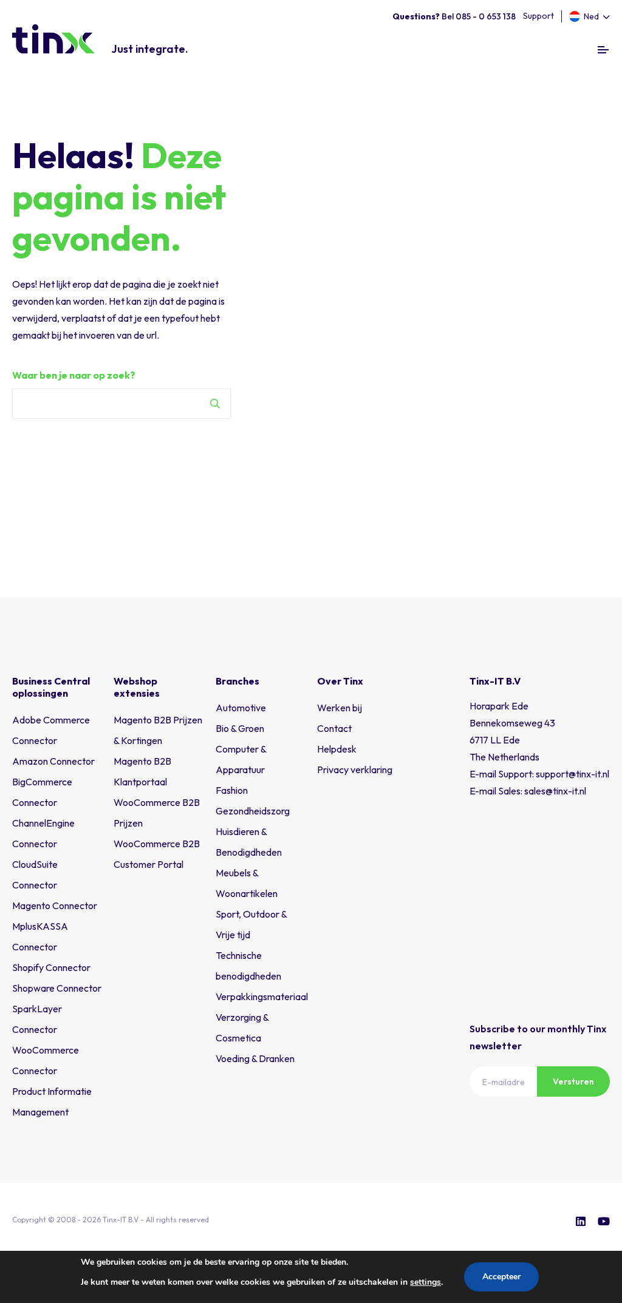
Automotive (241, 708)
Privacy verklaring (354, 769)
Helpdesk (337, 749)
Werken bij (339, 708)
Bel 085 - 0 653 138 (454, 16)
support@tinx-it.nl (572, 774)
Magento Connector (54, 905)
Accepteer (501, 1276)
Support (538, 15)
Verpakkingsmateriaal (262, 996)
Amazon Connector (53, 761)
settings (425, 1282)
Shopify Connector (51, 967)
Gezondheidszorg (253, 811)
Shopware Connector (56, 988)
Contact (334, 728)
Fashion (232, 790)
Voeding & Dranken (255, 1058)
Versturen (573, 1081)
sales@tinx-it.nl (555, 791)
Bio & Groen (240, 728)
